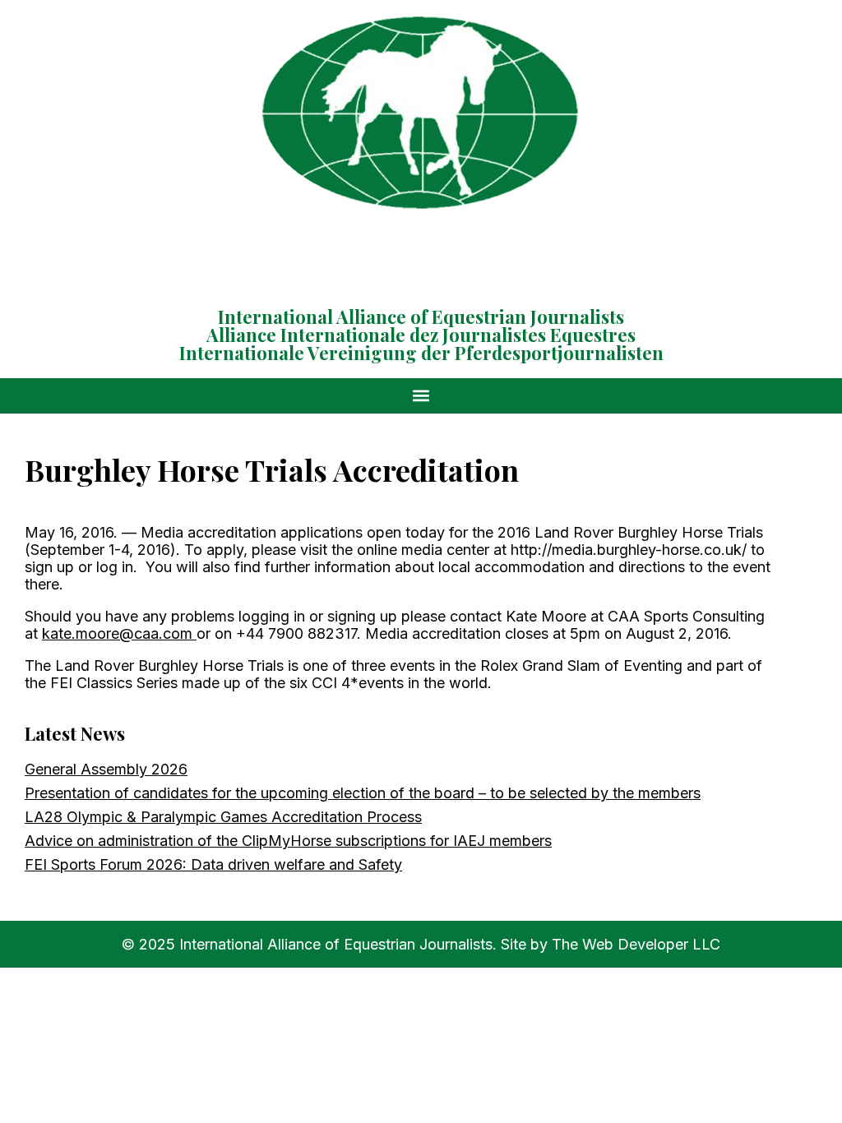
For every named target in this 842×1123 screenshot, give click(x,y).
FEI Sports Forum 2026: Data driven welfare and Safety (213, 864)
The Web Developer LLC (636, 944)
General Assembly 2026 (106, 769)
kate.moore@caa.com (117, 633)
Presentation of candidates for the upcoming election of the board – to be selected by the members (363, 793)
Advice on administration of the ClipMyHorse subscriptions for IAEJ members (288, 840)
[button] (421, 395)
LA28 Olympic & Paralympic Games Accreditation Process (223, 816)
